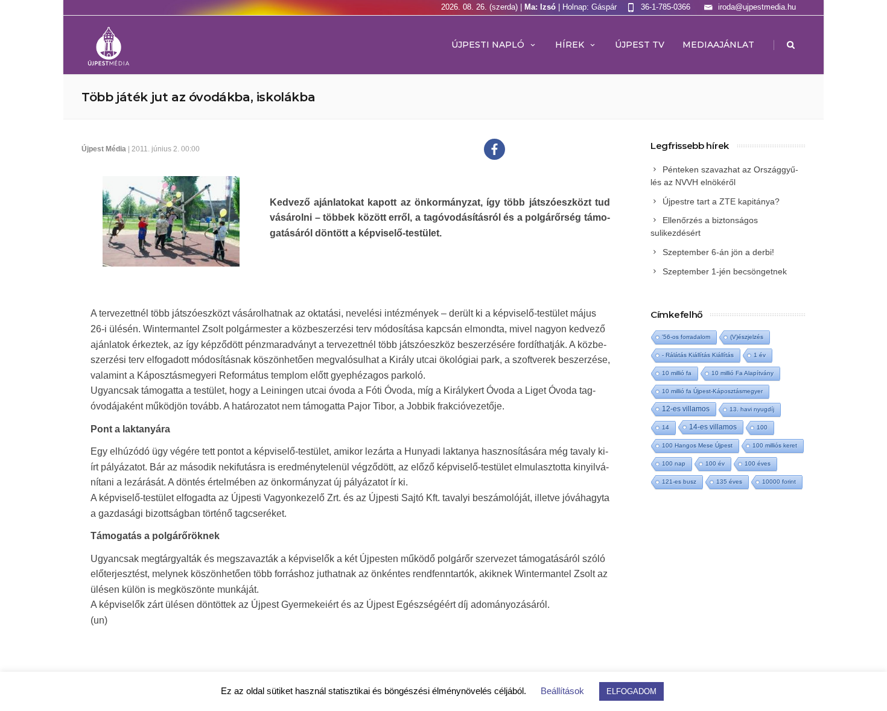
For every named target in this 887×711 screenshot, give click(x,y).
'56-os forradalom (686, 336)
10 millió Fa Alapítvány (742, 373)
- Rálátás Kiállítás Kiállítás (698, 355)
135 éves (729, 481)
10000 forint (779, 481)
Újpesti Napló (487, 44)
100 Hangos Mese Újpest (697, 445)
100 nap (673, 463)
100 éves (758, 463)
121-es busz (679, 481)
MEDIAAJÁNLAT (718, 44)
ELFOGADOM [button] (631, 691)
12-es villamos (686, 408)
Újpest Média (103, 149)
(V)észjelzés (746, 336)
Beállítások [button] (562, 691)
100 (762, 427)
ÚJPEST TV (639, 44)
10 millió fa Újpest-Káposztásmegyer (712, 391)
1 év (760, 355)
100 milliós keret (774, 445)
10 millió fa (676, 373)
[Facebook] (494, 149)
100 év (715, 463)
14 (665, 427)
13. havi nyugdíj (752, 409)
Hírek (569, 44)
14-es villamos (713, 427)
